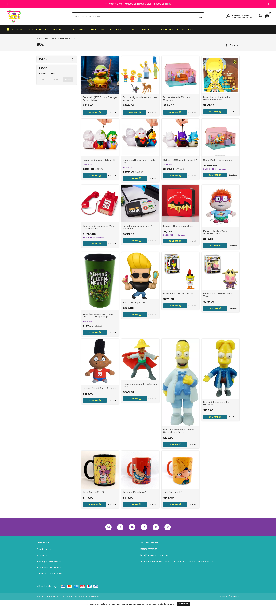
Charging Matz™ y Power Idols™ (176, 29)
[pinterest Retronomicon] (167, 527)
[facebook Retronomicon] (120, 527)
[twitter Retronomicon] (156, 527)
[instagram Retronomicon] (108, 527)
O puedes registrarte (242, 17)
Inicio (39, 39)
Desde (42, 73)
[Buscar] (200, 16)
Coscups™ (146, 29)
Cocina (70, 29)
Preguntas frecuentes (49, 567)
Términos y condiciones (49, 573)
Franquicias (98, 29)
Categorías (17, 29)
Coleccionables (38, 29)
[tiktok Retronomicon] (144, 527)
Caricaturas (62, 39)
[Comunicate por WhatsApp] (259, 17)
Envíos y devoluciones (49, 561)
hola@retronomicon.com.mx (155, 555)
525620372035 (148, 549)
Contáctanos (44, 549)
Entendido (183, 604)
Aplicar (68, 79)
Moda (82, 29)
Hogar (57, 29)
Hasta (54, 73)
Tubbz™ (131, 29)
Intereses (116, 29)
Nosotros (42, 555)
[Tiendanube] (229, 596)
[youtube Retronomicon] (132, 527)
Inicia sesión (244, 15)
